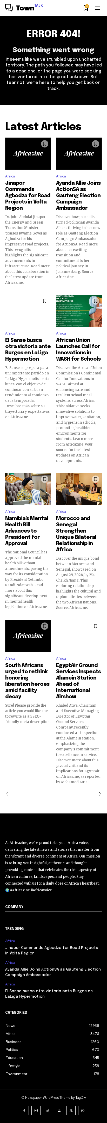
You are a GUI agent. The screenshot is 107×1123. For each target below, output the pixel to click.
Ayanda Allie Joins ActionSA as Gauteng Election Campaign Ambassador (78, 196)
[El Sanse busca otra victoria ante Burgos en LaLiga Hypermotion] (28, 311)
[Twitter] (71, 1110)
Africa (10, 176)
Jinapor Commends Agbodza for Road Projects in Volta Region (27, 196)
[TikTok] (47, 1110)
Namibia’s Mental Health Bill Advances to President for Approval (26, 531)
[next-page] (97, 794)
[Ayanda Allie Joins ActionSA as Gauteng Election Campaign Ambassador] (79, 154)
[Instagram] (36, 1110)
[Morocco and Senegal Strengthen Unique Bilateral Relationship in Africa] (79, 489)
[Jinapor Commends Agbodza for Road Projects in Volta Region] (28, 154)
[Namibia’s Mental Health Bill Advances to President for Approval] (28, 489)
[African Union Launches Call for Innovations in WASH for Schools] (79, 311)
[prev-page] (9, 794)
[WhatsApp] (82, 1110)
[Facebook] (24, 1110)
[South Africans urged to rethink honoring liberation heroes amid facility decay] (28, 636)
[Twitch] (59, 1110)
